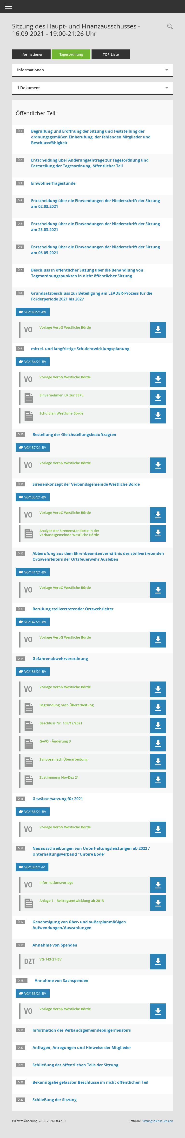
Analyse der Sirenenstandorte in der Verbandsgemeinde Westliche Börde (69, 533)
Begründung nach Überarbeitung (67, 705)
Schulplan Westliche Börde (61, 413)
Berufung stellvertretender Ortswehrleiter (73, 609)
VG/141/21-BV (35, 572)
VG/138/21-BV (35, 811)
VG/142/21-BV (35, 622)
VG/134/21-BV (35, 361)
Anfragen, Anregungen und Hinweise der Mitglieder (82, 1047)
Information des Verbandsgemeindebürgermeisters (82, 1030)
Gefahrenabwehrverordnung (60, 658)
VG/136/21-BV (35, 671)
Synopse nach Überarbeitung (63, 759)
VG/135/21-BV (35, 497)
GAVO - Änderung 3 (55, 741)
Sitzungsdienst (157, 1121)
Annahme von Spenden (55, 945)
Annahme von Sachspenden (61, 980)
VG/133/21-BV (35, 993)
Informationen (31, 54)
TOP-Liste (111, 54)
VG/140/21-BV (35, 312)
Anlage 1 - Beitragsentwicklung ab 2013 (72, 901)
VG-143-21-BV (51, 959)
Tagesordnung (71, 54)
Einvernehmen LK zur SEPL (62, 395)
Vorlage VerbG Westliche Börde (65, 328)
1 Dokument (28, 87)
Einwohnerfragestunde (53, 183)
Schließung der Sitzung (55, 1099)
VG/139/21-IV (34, 867)
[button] (158, 330)
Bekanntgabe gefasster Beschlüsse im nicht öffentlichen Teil (90, 1082)
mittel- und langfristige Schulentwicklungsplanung (80, 348)
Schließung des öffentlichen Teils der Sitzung (75, 1065)
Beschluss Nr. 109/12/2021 (61, 723)
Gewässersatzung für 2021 (58, 798)
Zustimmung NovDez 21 (59, 778)
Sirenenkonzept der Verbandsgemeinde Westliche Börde (86, 484)
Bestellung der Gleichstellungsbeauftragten (74, 434)
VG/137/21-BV (35, 447)
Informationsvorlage (56, 883)
